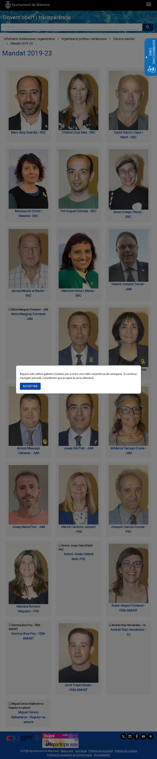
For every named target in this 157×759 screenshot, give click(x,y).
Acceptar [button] (30, 386)
